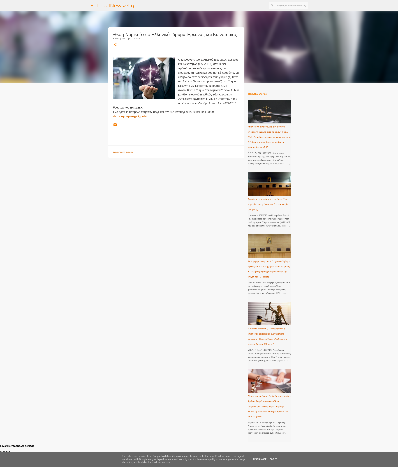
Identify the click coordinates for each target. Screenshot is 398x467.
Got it (273, 459)
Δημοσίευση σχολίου (123, 152)
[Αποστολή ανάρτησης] (115, 126)
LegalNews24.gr (116, 5)
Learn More (259, 459)
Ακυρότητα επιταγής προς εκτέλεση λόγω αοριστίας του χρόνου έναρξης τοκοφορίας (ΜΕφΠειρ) (268, 204)
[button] (115, 45)
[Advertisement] (182, 182)
